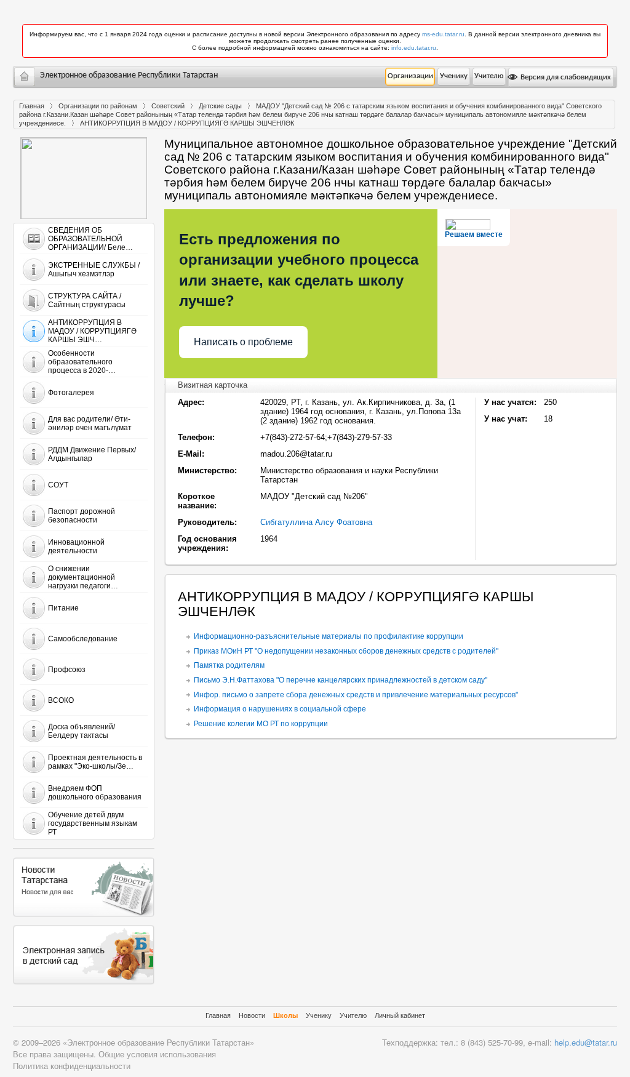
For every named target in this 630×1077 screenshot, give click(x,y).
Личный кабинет (400, 1015)
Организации (410, 76)
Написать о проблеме (243, 342)
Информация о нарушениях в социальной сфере (280, 709)
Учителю (488, 76)
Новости (252, 1015)
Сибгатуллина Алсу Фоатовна (316, 522)
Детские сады (220, 106)
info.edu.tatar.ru (413, 47)
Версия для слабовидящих (565, 77)
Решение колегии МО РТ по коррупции (261, 723)
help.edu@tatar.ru (585, 1042)
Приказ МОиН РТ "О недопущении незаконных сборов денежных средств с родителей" (346, 651)
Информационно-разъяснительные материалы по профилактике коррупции (328, 636)
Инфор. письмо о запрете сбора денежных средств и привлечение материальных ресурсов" (356, 695)
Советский (168, 106)
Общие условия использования (157, 1054)
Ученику (454, 76)
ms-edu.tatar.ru (443, 34)
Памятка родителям (229, 665)
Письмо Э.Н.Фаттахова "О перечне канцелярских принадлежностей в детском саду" (340, 680)
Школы (285, 1015)
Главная (31, 106)
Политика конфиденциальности (71, 1065)
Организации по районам (97, 106)
